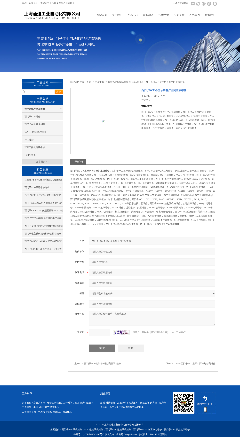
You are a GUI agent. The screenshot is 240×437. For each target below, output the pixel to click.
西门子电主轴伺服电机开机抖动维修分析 (42, 234)
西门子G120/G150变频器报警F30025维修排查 (43, 211)
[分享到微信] (198, 3)
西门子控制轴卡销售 (34, 124)
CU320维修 (30, 155)
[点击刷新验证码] (121, 332)
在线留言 (195, 15)
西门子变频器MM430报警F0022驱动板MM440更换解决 (43, 227)
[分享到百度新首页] (209, 3)
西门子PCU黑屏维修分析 (36, 187)
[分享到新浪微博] (203, 3)
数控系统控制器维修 (118, 82)
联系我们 (210, 15)
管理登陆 (162, 434)
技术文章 (164, 15)
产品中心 (133, 15)
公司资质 (179, 15)
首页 (88, 82)
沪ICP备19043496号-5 (93, 434)
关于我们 (117, 15)
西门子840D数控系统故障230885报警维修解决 (43, 242)
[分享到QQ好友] (214, 3)
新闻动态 (148, 15)
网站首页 (101, 15)
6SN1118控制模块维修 (35, 132)
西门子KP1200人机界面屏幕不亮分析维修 (43, 204)
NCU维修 (29, 139)
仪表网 (119, 434)
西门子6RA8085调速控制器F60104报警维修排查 (42, 250)
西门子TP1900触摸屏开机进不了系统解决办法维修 (43, 219)
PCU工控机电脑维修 (34, 147)
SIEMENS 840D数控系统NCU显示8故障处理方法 (43, 181)
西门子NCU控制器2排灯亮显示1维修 (102, 363)
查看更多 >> (42, 161)
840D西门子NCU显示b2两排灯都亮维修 (195, 363)
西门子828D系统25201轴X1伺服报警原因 (42, 196)
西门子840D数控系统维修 (118, 429)
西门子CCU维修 (32, 116)
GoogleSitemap (131, 434)
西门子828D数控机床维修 (177, 429)
